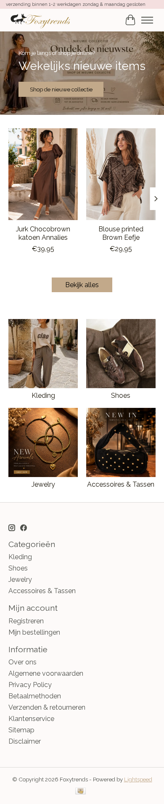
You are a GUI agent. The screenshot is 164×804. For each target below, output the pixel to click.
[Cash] (80, 792)
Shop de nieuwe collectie (61, 89)
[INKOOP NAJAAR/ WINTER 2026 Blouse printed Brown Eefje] (121, 174)
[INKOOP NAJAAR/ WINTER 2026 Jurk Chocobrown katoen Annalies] (43, 174)
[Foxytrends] (39, 20)
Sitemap (21, 730)
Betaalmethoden (34, 696)
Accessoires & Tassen (120, 484)
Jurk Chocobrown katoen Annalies (43, 233)
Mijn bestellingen (34, 632)
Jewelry (43, 484)
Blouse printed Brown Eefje (120, 233)
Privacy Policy (30, 685)
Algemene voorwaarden (45, 673)
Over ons (22, 662)
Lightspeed (138, 779)
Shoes (120, 395)
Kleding (43, 395)
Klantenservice (31, 719)
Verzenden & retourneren (46, 707)
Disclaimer (24, 741)
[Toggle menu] (147, 20)
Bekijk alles (82, 285)
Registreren (26, 621)
